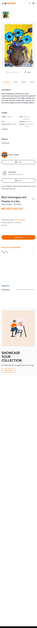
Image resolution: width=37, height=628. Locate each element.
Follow (20, 162)
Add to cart (18, 237)
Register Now (8, 370)
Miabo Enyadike (7, 204)
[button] (18, 328)
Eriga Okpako (6, 290)
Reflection (5, 286)
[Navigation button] (31, 62)
